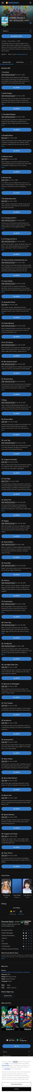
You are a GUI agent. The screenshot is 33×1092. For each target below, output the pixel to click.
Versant (15, 1061)
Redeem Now (8, 996)
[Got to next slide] (31, 888)
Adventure (20, 972)
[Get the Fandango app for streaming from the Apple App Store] (11, 1040)
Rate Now (21, 914)
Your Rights (7, 1069)
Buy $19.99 (20, 36)
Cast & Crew (19, 62)
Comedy (4, 972)
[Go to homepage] (12, 3)
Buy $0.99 (16, 87)
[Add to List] (31, 23)
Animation (27, 972)
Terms (6, 1063)
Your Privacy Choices (16, 1084)
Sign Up (16, 1046)
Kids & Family (11, 972)
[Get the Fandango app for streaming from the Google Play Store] (21, 1040)
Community (12, 914)
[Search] (30, 3)
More (3, 104)
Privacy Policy (5, 1065)
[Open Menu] (2, 3)
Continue (16, 1089)
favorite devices (21, 54)
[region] (16, 1074)
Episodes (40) (7, 62)
